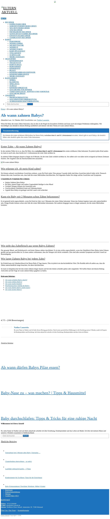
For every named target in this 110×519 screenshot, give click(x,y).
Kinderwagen (16, 61)
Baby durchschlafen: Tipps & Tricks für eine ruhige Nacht (49, 418)
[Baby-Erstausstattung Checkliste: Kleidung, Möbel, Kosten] (9, 484)
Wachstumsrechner (19, 28)
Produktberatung (18, 97)
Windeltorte (16, 49)
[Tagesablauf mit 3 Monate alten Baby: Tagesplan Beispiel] (9, 451)
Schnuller (14, 55)
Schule (13, 86)
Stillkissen (15, 53)
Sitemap (8, 494)
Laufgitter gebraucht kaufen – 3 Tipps (18, 469)
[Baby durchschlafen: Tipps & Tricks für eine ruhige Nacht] (55, 405)
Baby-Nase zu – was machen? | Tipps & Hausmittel (43, 393)
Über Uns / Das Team (8, 510)
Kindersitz (14, 68)
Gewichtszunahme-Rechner (23, 34)
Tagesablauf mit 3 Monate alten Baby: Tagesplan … (22, 453)
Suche (30, 104)
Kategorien (11, 78)
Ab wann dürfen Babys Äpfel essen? (17, 288)
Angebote (10, 95)
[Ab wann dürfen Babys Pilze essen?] (55, 354)
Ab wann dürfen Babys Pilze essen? (30, 367)
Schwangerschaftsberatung (24, 101)
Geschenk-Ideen (17, 93)
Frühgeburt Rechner (20, 32)
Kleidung (14, 82)
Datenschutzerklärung (12, 492)
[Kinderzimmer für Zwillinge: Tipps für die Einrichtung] (9, 476)
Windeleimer (16, 43)
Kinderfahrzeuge (18, 88)
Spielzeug (14, 84)
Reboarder (15, 66)
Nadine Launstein (43, 120)
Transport (10, 59)
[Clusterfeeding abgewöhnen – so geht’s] (9, 459)
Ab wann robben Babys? (13, 282)
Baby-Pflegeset (17, 51)
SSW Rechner (15, 30)
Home (3, 109)
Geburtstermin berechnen (23, 26)
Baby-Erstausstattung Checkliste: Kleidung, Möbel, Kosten (25, 486)
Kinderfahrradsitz (19, 74)
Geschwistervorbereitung (23, 99)
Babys (8, 39)
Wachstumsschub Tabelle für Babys (17, 286)
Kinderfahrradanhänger (22, 72)
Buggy (12, 70)
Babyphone (15, 41)
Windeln (13, 47)
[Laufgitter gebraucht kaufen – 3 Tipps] (9, 467)
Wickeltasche (16, 45)
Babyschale (15, 65)
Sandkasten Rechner (20, 38)
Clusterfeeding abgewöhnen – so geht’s (18, 461)
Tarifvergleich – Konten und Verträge (29, 91)
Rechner (9, 22)
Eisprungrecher (17, 24)
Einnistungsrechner (19, 36)
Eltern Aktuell (5, 515)
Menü (3, 18)
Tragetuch (15, 63)
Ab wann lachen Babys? (13, 289)
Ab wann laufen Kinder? (13, 284)
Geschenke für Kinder (20, 90)
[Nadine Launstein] (7, 327)
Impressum (9, 490)
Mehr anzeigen (16, 57)
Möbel (12, 80)
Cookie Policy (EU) (12, 496)
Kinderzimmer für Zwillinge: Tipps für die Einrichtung (23, 478)
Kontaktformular (23, 510)
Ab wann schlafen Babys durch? (16, 280)
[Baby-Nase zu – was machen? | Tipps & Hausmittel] (55, 380)
